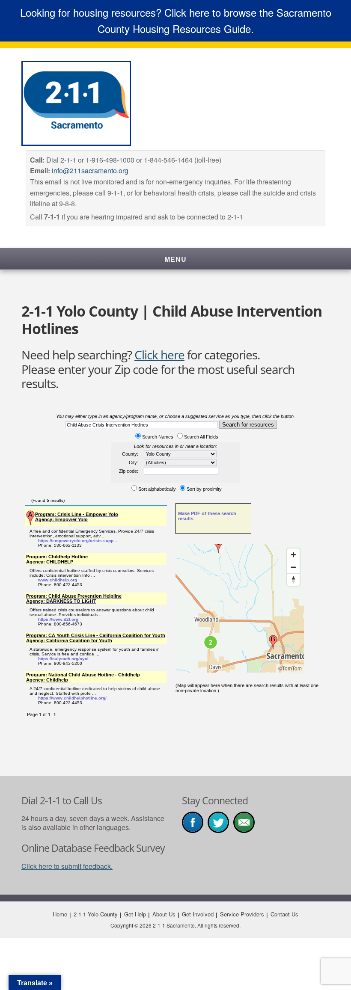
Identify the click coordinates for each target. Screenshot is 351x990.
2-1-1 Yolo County (96, 914)
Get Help (135, 914)
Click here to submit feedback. (67, 866)
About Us (164, 914)
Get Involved (198, 914)
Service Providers (242, 914)
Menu (175, 259)
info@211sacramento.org (90, 170)
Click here (159, 355)
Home (60, 914)
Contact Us (284, 914)
